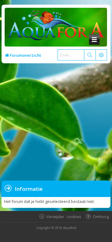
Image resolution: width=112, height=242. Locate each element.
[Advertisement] (56, 122)
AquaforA (69, 228)
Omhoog (101, 216)
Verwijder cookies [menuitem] (63, 216)
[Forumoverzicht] (54, 27)
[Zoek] (89, 55)
